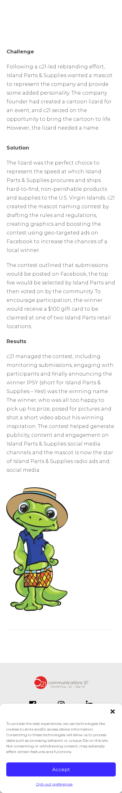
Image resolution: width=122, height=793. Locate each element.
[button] (112, 711)
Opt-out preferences (54, 784)
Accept (61, 769)
